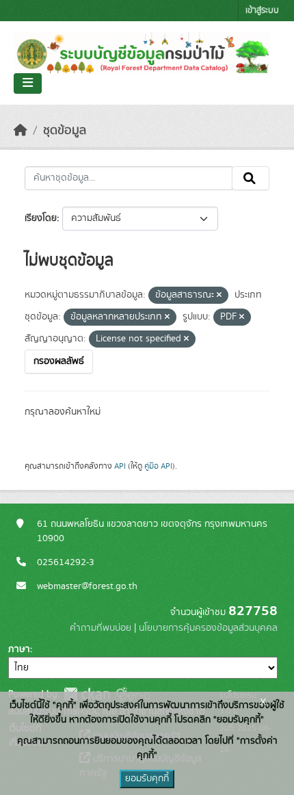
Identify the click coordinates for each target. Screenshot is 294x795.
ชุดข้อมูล (64, 131)
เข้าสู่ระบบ (262, 10)
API (120, 466)
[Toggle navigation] (28, 83)
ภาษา (19, 649)
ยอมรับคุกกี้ (147, 778)
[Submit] (250, 178)
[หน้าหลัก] (20, 131)
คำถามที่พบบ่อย (100, 628)
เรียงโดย (41, 218)
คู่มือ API (158, 466)
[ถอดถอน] (219, 295)
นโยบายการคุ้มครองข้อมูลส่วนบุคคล (208, 628)
